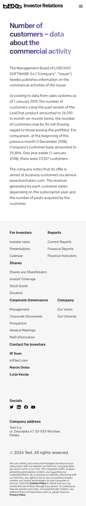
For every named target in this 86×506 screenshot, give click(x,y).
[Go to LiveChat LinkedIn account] (19, 407)
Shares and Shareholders (28, 272)
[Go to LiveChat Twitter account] (12, 407)
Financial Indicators (62, 256)
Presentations (20, 249)
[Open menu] (81, 6)
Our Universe (66, 316)
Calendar (16, 256)
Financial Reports (60, 249)
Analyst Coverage (23, 279)
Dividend (16, 293)
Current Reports (59, 242)
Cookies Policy (38, 483)
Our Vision (64, 309)
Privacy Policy (17, 495)
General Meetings (22, 330)
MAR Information (22, 337)
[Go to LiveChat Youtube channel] (33, 407)
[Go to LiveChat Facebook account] (26, 407)
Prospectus (18, 323)
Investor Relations (43, 6)
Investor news (20, 242)
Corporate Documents (26, 316)
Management (19, 309)
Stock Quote (19, 286)
